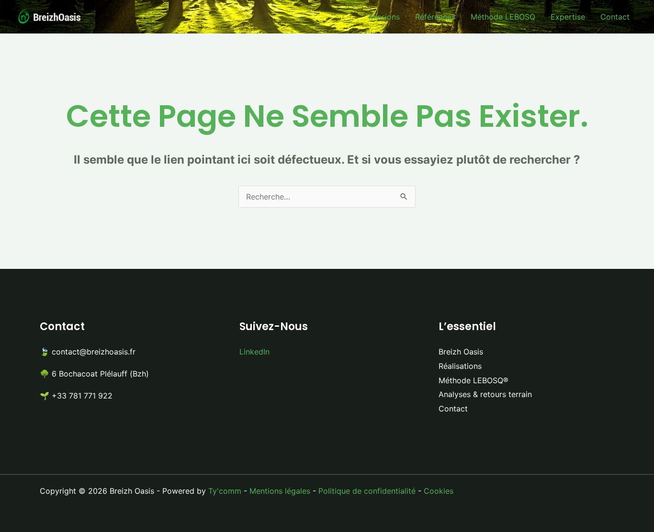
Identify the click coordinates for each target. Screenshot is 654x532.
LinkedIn (254, 351)
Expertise (568, 17)
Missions (384, 17)
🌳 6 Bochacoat (69, 373)
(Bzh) (139, 373)
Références (435, 17)
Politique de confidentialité (367, 491)
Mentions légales (279, 491)
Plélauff (115, 373)
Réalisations (460, 366)
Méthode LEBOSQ (503, 17)
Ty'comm (224, 491)
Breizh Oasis (461, 351)
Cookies (438, 491)
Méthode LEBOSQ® (473, 380)
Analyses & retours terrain (485, 394)
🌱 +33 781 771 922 (76, 395)
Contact (615, 17)
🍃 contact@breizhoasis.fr (87, 351)
